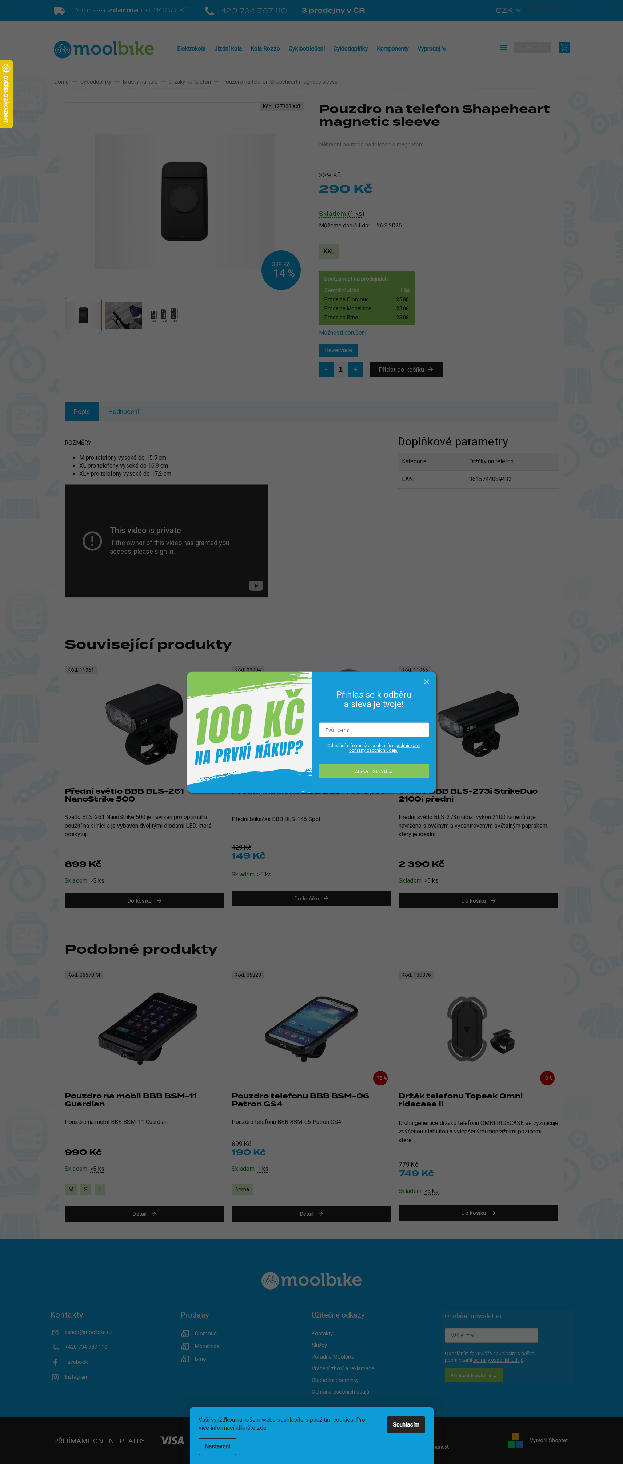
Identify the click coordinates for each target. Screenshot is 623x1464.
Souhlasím (406, 1424)
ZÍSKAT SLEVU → (374, 770)
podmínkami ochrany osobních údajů (384, 748)
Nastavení (217, 1446)
